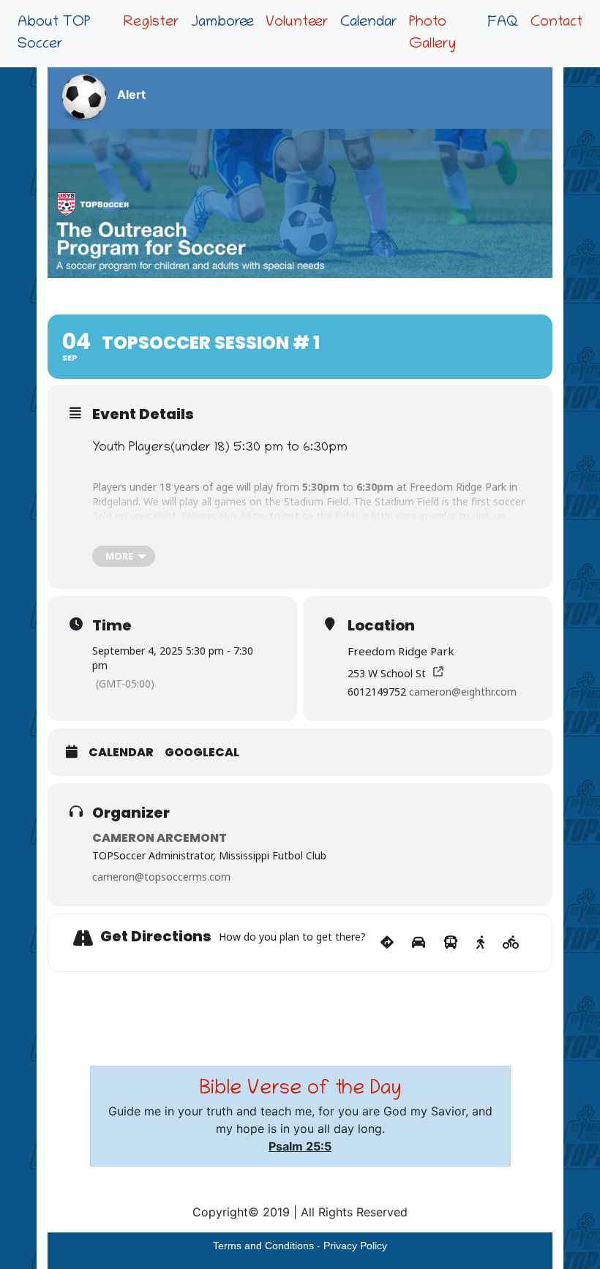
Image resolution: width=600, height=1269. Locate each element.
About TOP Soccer (54, 34)
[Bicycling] (511, 943)
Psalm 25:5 (300, 1146)
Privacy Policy (355, 1245)
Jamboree (222, 23)
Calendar (368, 23)
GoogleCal (202, 752)
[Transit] (450, 943)
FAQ (503, 23)
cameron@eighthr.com (463, 691)
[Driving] (418, 943)
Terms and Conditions (263, 1245)
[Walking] (480, 943)
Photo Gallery (432, 34)
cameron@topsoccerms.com (161, 877)
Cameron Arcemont (159, 837)
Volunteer (297, 23)
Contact (556, 23)
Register (151, 23)
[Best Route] (387, 943)
